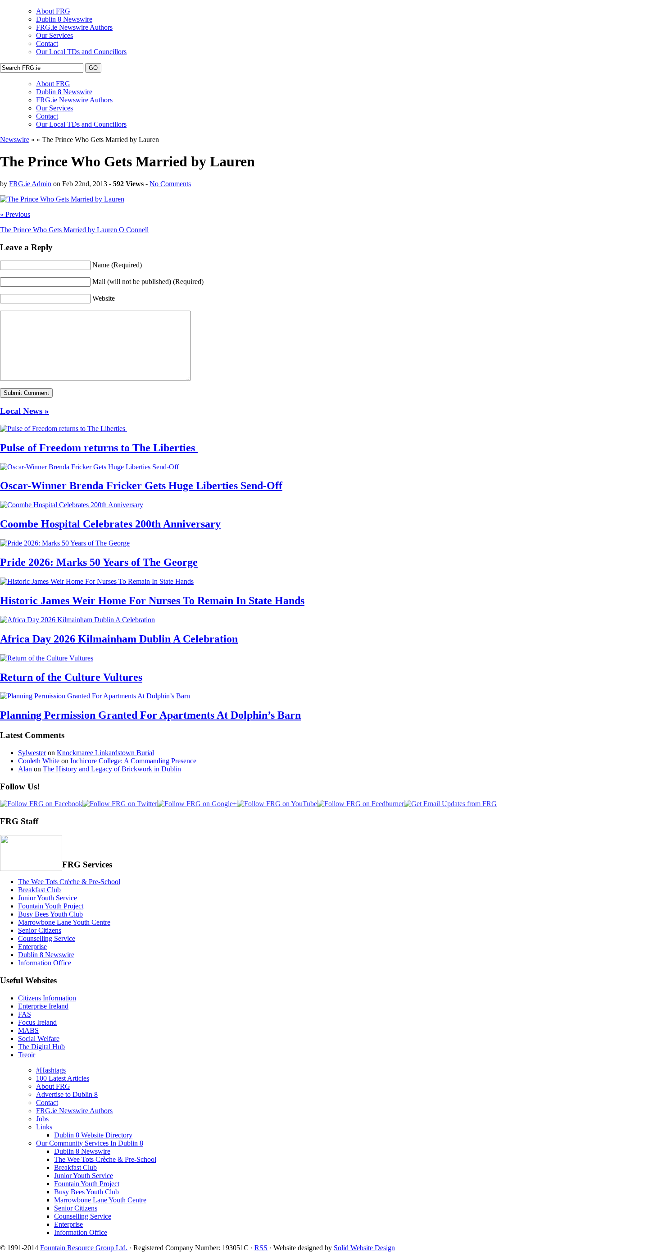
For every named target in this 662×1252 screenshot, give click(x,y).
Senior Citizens (39, 930)
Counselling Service (46, 938)
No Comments (170, 184)
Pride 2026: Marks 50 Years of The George (99, 562)
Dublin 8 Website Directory (93, 1135)
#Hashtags (51, 1070)
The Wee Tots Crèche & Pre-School (69, 881)
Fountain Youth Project (50, 906)
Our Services (54, 35)
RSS (261, 1248)
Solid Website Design (364, 1248)
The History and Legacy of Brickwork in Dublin (112, 769)
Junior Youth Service (47, 898)
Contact (47, 43)
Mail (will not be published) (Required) (148, 281)
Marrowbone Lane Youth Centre (64, 922)
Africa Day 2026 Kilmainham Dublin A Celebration (119, 639)
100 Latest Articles (62, 1078)
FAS (24, 1014)
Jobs (42, 1119)
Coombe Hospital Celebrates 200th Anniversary (110, 524)
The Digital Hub (41, 1046)
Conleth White (38, 761)
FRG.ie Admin (30, 184)
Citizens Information (47, 998)
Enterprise (32, 946)
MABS (28, 1030)
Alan (25, 769)
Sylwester (32, 753)
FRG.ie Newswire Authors (74, 27)
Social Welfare (38, 1038)
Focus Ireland (37, 1022)
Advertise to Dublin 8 (67, 1094)
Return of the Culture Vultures (71, 677)
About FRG (53, 11)
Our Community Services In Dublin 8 (89, 1143)
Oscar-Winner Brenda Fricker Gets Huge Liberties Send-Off (141, 485)
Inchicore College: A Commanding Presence (133, 761)
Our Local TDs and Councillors (81, 51)
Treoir (26, 1055)
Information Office (44, 963)
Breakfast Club (39, 890)
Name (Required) (117, 265)
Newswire (14, 139)
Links (44, 1127)
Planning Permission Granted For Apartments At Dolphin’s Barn (150, 715)
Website (103, 298)
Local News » (24, 411)
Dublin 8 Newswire (64, 19)
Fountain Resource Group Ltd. (83, 1248)
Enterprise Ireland (43, 1006)
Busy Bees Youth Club (50, 914)
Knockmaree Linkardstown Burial (105, 753)
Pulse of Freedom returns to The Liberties (99, 448)
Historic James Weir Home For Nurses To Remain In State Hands (152, 600)
